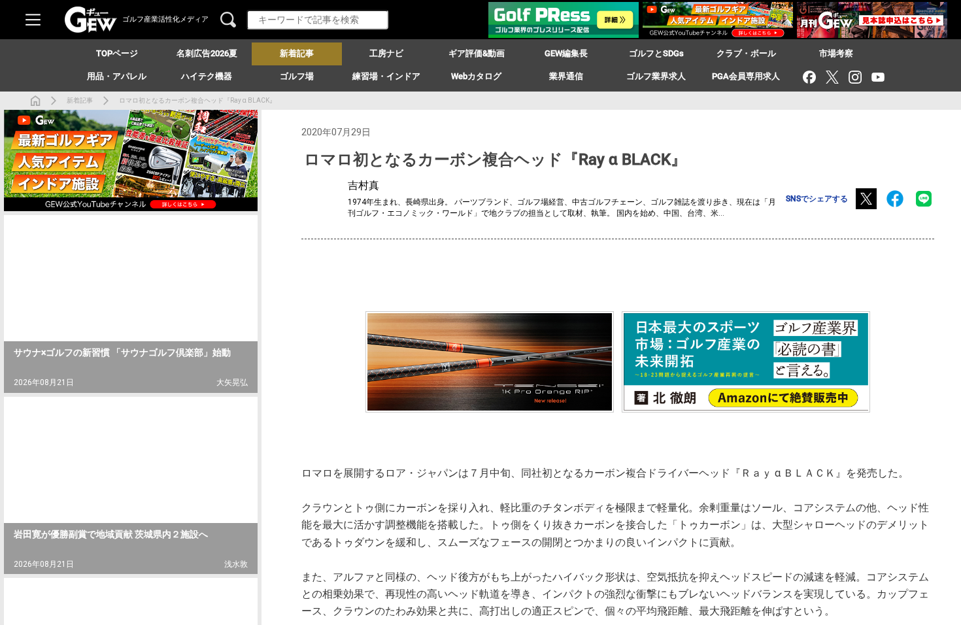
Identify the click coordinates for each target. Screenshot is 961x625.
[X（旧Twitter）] (831, 76)
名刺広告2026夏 (207, 53)
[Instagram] (854, 76)
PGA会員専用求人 (746, 76)
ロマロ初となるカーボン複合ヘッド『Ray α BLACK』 (197, 100)
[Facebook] (809, 76)
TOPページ (117, 53)
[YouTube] (877, 76)
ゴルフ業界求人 (656, 76)
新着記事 (80, 100)
